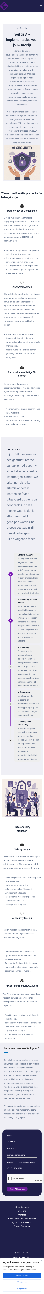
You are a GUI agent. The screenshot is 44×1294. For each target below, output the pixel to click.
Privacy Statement (22, 1226)
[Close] (41, 1260)
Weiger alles (22, 1289)
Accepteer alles (22, 1276)
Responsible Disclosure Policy (22, 1218)
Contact (22, 1215)
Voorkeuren (22, 1282)
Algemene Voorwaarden (22, 1222)
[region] (22, 1276)
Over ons (22, 1211)
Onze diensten (22, 1207)
